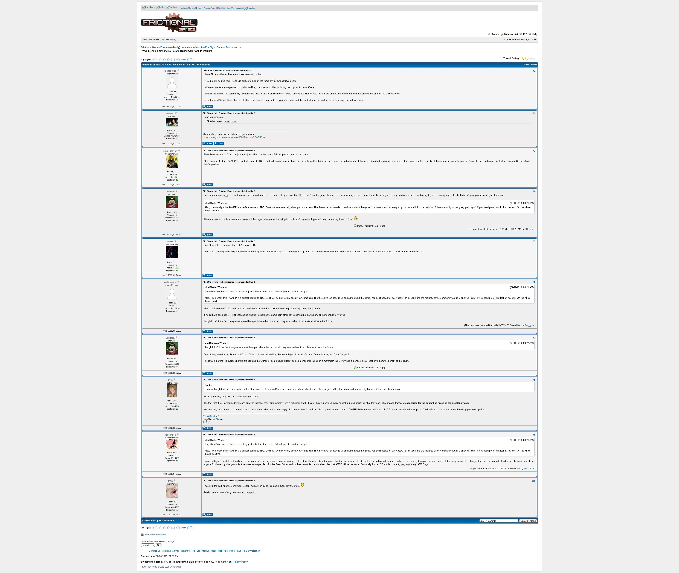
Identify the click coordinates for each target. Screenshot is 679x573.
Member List (511, 34)
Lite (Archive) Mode (206, 550)
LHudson (529, 229)
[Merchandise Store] (249, 8)
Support (239, 8)
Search (495, 34)
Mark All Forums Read (229, 550)
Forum (199, 8)
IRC (525, 34)
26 (177, 60)
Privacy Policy (210, 8)
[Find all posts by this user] (207, 108)
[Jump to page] (190, 59)
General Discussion (227, 47)
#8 (534, 380)
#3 (534, 151)
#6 (534, 282)
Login (163, 39)
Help (534, 34)
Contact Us (154, 550)
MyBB (154, 567)
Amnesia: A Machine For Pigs (198, 47)
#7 (534, 338)
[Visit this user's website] (207, 144)
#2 (534, 113)
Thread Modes (530, 64)
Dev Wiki (230, 8)
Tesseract (529, 468)
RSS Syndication (251, 550)
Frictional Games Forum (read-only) (160, 47)
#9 (534, 434)
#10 (533, 481)
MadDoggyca (527, 325)
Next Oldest (150, 520)
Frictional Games (187, 8)
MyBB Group (175, 567)
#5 (534, 241)
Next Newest (165, 520)
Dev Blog (221, 8)
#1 (534, 71)
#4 (534, 191)
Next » (183, 60)
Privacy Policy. (240, 561)
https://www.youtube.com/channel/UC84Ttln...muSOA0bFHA (234, 137)
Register (171, 39)
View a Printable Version (155, 535)
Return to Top (188, 550)
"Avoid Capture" (211, 416)
